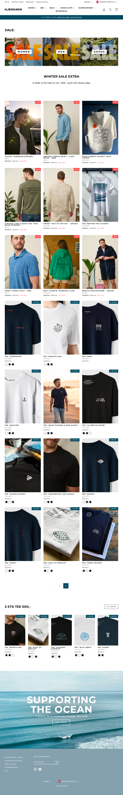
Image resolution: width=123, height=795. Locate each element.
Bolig (52, 8)
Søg (6, 771)
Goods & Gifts (66, 8)
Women (31, 8)
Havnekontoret (85, 8)
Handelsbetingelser (11, 767)
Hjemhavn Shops (18, 2)
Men (42, 8)
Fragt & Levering (42, 2)
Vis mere (111, 607)
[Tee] (6, 364)
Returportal (30, 2)
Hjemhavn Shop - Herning (14, 757)
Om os (7, 2)
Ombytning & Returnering (13, 761)
